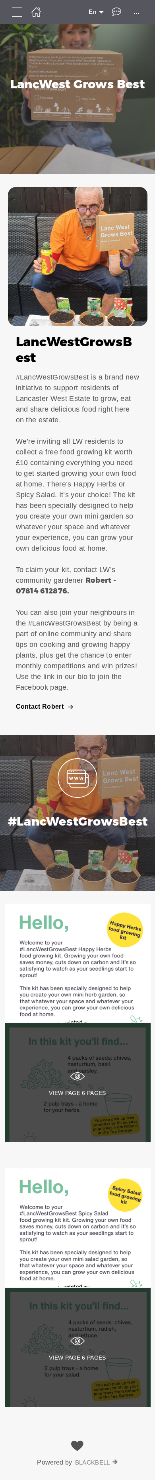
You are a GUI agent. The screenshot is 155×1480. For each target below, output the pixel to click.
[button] (77, 454)
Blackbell (92, 1462)
